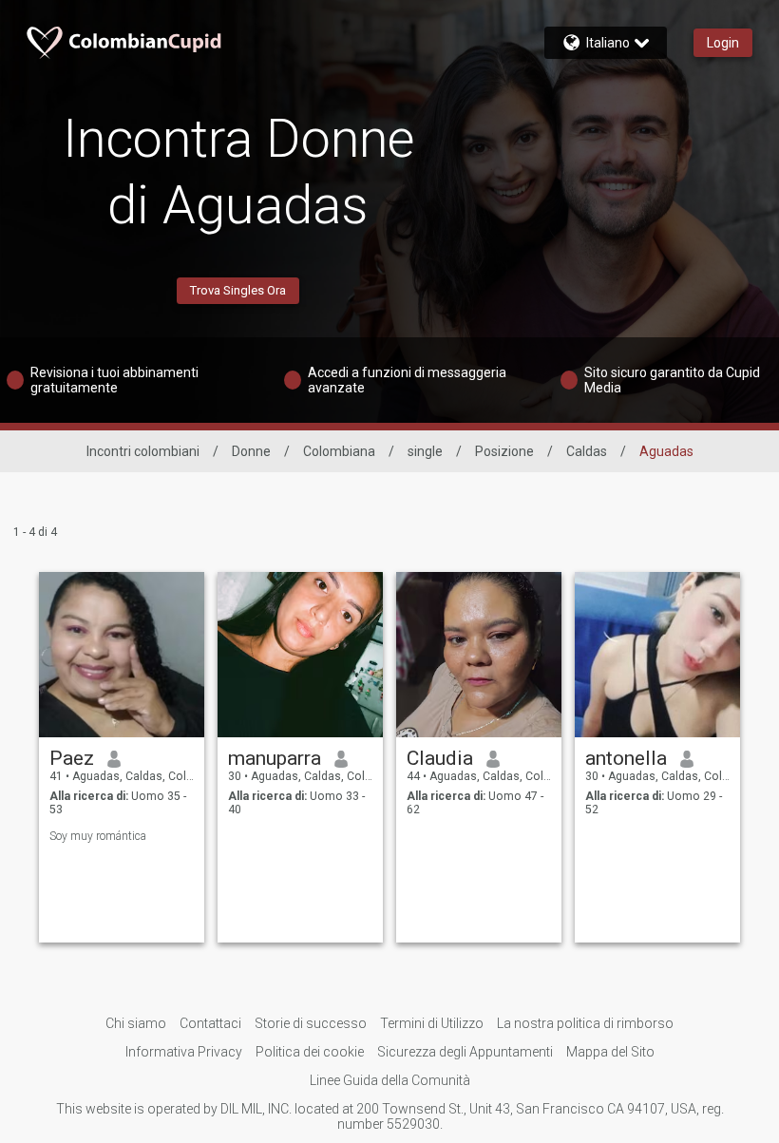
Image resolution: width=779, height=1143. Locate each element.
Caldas (586, 451)
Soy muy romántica (97, 836)
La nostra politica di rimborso (585, 1023)
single (425, 451)
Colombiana (339, 451)
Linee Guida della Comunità (390, 1080)
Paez (71, 758)
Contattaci (210, 1023)
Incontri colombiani (143, 451)
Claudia (440, 758)
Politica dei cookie (310, 1051)
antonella (626, 758)
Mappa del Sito (610, 1051)
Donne (251, 451)
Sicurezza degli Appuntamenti (465, 1051)
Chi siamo (135, 1023)
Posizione (504, 451)
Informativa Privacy (183, 1051)
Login (723, 42)
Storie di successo (311, 1023)
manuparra (274, 758)
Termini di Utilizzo (432, 1023)
